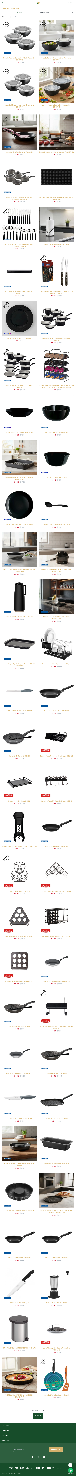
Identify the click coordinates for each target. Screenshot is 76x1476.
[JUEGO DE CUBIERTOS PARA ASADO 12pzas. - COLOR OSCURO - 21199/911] (56, 271)
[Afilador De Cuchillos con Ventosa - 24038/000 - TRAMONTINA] (56, 549)
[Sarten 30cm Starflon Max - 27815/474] (56, 690)
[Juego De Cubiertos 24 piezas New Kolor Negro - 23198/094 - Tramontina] (19, 224)
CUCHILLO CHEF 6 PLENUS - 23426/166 (19, 1118)
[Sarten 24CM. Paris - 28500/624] (19, 1006)
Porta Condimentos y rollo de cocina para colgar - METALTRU (56, 1027)
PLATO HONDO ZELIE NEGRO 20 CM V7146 (19, 432)
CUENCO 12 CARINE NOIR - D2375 (56, 477)
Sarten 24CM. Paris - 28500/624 (19, 1026)
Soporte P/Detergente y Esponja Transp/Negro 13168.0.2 (56, 1349)
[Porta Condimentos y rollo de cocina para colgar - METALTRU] (56, 1006)
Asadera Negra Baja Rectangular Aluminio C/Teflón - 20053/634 (20, 665)
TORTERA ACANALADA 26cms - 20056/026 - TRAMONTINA (19, 1396)
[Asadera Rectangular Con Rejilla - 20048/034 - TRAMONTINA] (19, 457)
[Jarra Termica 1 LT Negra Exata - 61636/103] (19, 596)
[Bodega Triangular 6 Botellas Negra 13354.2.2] (19, 916)
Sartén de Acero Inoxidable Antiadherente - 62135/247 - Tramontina (19, 571)
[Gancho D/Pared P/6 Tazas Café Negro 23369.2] (56, 781)
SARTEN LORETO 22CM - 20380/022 (19, 1258)
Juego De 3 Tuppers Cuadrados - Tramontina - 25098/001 (19, 106)
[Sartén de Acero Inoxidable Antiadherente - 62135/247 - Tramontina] (19, 549)
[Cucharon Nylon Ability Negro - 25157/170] (56, 504)
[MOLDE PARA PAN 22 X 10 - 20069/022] (56, 1143)
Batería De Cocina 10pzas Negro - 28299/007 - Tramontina (19, 386)
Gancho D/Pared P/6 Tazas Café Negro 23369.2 (56, 801)
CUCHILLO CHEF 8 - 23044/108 (19, 1303)
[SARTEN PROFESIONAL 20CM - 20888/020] (19, 1053)
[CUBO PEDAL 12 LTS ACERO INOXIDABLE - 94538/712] (19, 1328)
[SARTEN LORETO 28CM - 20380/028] (56, 826)
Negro (14, 16)
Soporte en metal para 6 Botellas (19, 891)
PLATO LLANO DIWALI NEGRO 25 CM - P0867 (19, 524)
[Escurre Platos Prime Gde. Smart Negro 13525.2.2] (56, 736)
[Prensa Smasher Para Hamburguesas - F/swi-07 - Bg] (56, 132)
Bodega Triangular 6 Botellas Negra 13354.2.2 (20, 936)
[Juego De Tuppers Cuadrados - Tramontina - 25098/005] (56, 85)
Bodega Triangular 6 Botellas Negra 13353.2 (56, 891)
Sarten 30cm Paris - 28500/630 (56, 1073)
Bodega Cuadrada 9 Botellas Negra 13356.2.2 (19, 981)
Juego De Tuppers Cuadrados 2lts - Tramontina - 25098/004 (56, 59)
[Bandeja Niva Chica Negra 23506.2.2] (19, 781)
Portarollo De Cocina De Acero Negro (56, 244)
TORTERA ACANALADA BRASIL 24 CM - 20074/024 (19, 1211)
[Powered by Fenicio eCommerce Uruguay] (71, 1473)
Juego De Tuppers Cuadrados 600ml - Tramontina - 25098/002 (19, 59)
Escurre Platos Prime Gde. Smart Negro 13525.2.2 (56, 756)
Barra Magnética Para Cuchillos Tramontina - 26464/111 (19, 292)
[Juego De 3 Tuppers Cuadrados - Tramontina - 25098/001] (19, 85)
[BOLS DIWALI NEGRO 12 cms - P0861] (56, 412)
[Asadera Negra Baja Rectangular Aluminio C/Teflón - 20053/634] (19, 643)
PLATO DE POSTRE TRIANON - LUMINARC (19, 338)
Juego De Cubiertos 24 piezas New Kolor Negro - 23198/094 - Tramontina (19, 245)
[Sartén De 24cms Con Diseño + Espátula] (56, 1375)
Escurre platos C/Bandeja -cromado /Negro (56, 664)
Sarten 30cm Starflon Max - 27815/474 (56, 711)
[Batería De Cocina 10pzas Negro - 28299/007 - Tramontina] (19, 365)
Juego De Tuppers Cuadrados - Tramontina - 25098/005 (56, 106)
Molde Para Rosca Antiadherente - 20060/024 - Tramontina (19, 1165)
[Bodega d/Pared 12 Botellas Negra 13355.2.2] (56, 916)
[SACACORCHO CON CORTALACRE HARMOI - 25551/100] (19, 826)
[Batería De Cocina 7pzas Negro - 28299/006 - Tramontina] (56, 318)
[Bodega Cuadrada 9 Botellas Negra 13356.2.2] (19, 961)
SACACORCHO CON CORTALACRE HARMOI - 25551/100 (19, 846)
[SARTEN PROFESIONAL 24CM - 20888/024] (56, 961)
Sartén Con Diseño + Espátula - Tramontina (19, 152)
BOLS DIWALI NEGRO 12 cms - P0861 (56, 432)
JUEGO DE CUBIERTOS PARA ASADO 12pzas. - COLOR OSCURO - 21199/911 (57, 292)
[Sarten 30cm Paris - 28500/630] (56, 1053)
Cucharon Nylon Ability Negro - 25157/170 (56, 524)
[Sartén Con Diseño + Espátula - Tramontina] (19, 132)
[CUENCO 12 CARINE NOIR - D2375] (56, 457)
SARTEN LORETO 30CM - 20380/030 (56, 1258)
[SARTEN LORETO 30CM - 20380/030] (56, 1237)
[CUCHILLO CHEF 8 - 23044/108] (19, 1282)
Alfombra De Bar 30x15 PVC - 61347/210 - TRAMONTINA (56, 618)
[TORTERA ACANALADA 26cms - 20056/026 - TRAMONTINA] (19, 1375)
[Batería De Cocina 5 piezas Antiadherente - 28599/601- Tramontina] (19, 177)
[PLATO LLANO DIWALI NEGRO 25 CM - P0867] (19, 504)
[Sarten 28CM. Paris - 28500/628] (19, 736)
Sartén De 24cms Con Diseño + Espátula (56, 1395)
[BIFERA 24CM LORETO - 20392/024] (56, 1098)
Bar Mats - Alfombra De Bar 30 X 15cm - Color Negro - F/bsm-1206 (56, 198)
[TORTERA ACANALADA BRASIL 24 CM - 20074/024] (19, 1190)
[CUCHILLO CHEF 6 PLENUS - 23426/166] (19, 1098)
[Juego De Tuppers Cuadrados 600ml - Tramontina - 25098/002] (19, 38)
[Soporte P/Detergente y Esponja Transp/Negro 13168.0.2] (56, 1328)
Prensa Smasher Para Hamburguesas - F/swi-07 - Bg (56, 152)
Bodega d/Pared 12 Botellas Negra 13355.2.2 (56, 936)
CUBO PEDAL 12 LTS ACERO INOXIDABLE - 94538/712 (19, 1348)
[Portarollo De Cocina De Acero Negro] (56, 224)
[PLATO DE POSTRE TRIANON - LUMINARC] (19, 318)
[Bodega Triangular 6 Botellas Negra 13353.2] (56, 871)
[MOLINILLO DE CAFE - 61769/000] (56, 1282)
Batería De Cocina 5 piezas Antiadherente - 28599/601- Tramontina (19, 198)
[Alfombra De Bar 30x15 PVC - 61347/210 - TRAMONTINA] (56, 596)
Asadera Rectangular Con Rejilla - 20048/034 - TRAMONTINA (19, 478)
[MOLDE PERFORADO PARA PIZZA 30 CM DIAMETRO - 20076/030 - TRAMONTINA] (56, 1190)
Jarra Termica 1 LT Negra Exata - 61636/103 (19, 617)
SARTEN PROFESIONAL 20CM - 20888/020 (19, 1073)
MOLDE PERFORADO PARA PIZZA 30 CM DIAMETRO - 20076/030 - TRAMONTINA (56, 1212)
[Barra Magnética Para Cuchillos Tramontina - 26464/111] (19, 271)
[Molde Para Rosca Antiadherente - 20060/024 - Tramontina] (19, 1143)
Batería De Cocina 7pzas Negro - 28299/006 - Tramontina (56, 339)
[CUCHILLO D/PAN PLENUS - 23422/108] (19, 690)
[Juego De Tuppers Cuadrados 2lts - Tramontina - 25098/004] (56, 38)
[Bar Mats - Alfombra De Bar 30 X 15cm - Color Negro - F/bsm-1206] (56, 177)
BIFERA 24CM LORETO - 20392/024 (57, 1118)
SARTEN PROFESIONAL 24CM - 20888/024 (56, 981)
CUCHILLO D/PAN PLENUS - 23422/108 (19, 711)
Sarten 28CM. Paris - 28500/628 (19, 756)
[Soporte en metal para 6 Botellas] (19, 871)
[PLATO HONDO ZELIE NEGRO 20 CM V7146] (19, 412)
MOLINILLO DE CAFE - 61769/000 (56, 1303)
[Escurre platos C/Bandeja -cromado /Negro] (56, 643)
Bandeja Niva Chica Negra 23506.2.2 (19, 801)
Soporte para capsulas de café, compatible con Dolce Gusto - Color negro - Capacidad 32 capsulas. (56, 386)
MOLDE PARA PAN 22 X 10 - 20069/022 (56, 1164)
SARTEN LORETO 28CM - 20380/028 (56, 846)
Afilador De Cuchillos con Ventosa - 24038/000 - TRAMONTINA (56, 571)
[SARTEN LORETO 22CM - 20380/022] (19, 1237)
